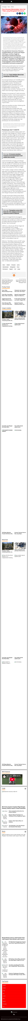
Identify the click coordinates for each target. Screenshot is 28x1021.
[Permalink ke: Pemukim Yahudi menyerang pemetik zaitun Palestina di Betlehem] (8, 314)
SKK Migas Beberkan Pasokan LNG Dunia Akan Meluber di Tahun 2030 (7, 533)
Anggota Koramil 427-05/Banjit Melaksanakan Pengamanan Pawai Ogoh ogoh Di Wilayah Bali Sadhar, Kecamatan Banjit (7, 299)
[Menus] (2, 1)
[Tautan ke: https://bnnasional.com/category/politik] (25, 788)
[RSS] (14, 275)
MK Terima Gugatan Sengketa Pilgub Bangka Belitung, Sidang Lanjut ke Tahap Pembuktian (14, 807)
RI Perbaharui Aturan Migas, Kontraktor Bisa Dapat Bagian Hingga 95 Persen (17, 959)
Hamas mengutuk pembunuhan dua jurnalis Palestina (16, 812)
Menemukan (5, 267)
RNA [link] (17, 60)
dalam (4, 1001)
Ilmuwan (13, 265)
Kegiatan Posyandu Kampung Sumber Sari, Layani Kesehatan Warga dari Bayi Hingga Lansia (20, 303)
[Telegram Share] (22, 13)
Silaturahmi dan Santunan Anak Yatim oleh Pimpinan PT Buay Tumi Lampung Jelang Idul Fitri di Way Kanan (20, 291)
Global (3, 13)
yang (19, 269)
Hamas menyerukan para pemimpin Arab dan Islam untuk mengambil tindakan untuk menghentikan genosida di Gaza (20, 319)
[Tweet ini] (20, 13)
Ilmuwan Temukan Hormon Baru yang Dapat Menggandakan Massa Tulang (20, 533)
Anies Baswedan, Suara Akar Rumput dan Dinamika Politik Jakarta (16, 826)
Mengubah (12, 267)
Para (18, 267)
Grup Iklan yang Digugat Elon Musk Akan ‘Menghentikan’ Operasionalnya (7, 426)
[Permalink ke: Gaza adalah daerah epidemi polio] (20, 373)
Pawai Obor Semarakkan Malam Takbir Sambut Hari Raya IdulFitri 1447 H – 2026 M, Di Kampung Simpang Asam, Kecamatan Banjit (7, 295)
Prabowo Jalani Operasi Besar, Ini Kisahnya (16, 821)
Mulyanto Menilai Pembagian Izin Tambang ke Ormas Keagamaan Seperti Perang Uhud (17, 815)
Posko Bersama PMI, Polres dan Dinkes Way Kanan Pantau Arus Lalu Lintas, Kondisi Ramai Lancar (7, 303)
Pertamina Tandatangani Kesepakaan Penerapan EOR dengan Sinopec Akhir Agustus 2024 (17, 974)
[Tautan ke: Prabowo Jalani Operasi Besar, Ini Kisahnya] (5, 822)
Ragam (6, 13)
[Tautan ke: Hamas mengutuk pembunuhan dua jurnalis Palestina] (4, 811)
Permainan (5, 269)
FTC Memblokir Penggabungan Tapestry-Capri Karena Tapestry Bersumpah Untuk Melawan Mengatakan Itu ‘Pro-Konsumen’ (17, 942)
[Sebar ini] (17, 13)
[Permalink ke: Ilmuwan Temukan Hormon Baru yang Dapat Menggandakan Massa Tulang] (20, 480)
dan (3, 993)
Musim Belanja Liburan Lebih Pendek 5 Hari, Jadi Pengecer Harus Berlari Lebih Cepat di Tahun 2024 (13, 938)
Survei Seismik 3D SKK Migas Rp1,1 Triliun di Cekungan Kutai (21, 280)
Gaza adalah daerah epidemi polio (19, 426)
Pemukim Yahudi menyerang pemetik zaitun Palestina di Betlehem (7, 320)
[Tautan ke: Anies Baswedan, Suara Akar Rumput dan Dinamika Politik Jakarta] (5, 826)
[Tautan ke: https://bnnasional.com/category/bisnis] (25, 832)
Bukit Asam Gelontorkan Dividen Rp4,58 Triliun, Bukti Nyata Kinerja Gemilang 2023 (7, 281)
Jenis (18, 265)
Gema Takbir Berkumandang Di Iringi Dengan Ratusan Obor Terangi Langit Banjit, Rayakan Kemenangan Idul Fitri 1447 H (7, 291)
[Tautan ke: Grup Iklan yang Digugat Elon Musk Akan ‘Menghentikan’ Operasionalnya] (5, 968)
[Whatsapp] (25, 13)
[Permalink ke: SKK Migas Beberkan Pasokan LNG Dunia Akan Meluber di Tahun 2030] (8, 480)
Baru (4, 265)
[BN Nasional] (14, 1)
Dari (4, 1006)
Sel (15, 269)
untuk (4, 996)
